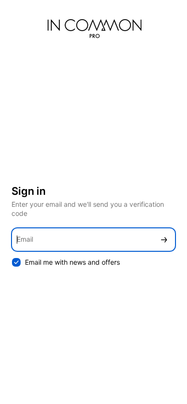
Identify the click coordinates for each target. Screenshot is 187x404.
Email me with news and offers (72, 262)
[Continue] (164, 239)
